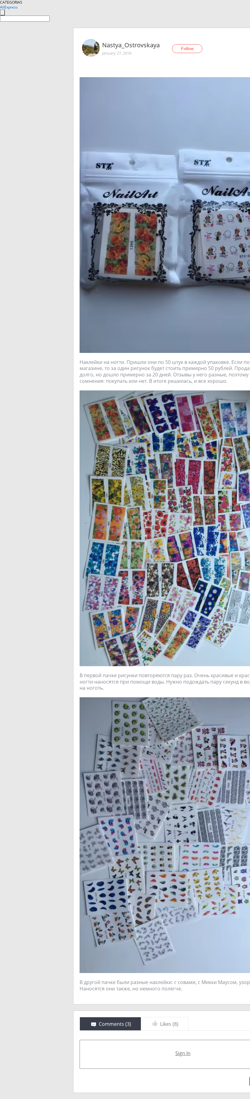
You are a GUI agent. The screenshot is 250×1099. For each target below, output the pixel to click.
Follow (187, 48)
